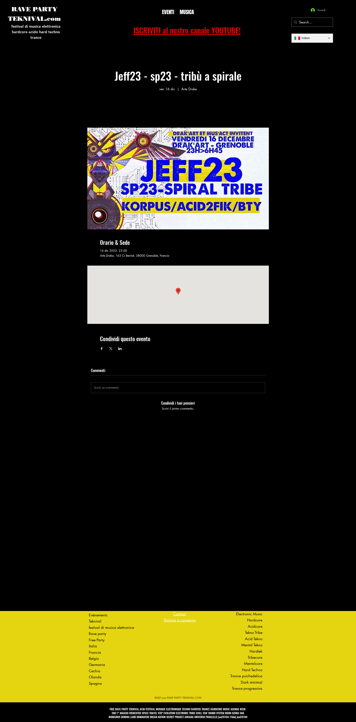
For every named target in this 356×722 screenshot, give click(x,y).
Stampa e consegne (180, 620)
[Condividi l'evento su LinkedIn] (120, 348)
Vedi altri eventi (178, 110)
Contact (179, 614)
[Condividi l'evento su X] (111, 348)
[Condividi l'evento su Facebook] (101, 348)
